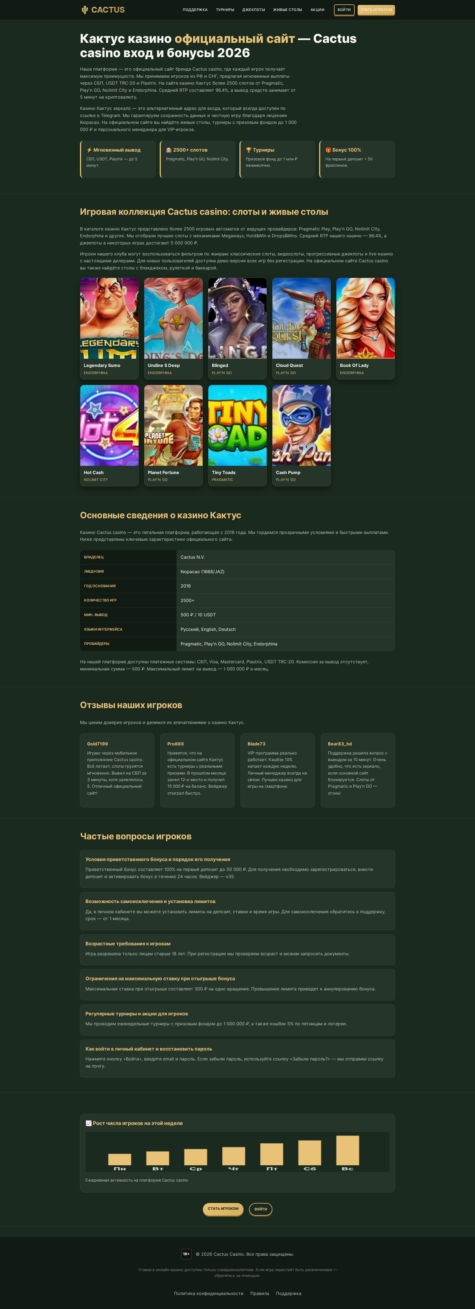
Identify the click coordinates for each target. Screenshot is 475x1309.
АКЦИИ (318, 10)
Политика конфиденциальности (209, 1293)
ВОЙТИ (344, 10)
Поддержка (288, 1293)
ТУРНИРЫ (225, 10)
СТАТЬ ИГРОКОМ (376, 10)
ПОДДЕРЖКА (195, 10)
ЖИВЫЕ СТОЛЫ (287, 10)
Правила (259, 1293)
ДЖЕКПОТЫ (253, 10)
